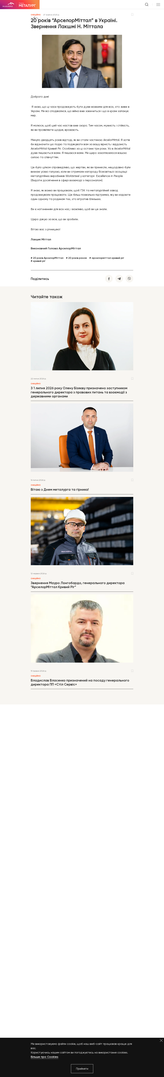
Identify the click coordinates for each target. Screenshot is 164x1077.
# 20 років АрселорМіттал (47, 257)
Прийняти (82, 1068)
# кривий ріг (38, 260)
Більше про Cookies (44, 1057)
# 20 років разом (76, 257)
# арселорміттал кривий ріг (106, 257)
